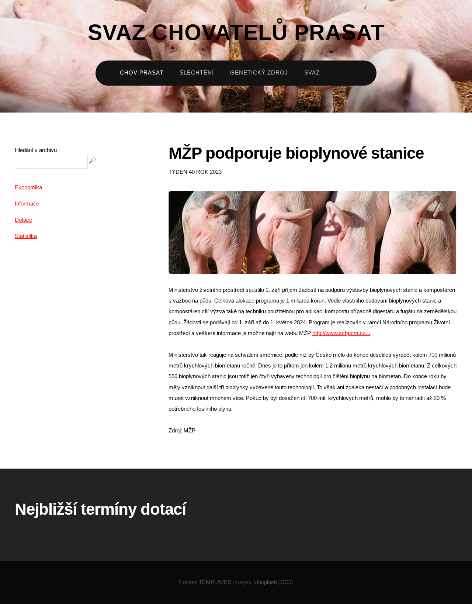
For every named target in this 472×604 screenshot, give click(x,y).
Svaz (312, 73)
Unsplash (265, 582)
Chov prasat (141, 73)
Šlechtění (197, 73)
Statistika (26, 236)
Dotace (23, 220)
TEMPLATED (215, 582)
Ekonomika (28, 187)
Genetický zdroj (259, 73)
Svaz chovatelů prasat (236, 32)
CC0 (285, 582)
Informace (27, 204)
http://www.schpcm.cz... (341, 333)
